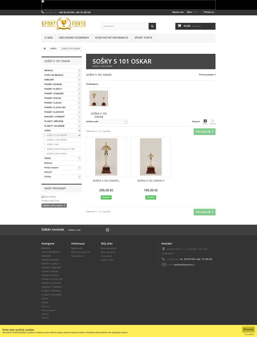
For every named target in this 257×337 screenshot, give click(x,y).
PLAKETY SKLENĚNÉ (54, 126)
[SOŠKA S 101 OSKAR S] (150, 157)
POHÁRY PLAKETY (53, 89)
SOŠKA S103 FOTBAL (56, 154)
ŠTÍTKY (47, 177)
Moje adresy (106, 256)
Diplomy (48, 163)
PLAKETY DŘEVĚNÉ (53, 121)
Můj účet (107, 243)
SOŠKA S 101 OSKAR (56, 140)
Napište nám (178, 12)
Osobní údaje (107, 260)
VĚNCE (47, 158)
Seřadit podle (92, 121)
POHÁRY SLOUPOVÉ (54, 112)
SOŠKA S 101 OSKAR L (106, 180)
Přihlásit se (209, 12)
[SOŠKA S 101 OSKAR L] (106, 157)
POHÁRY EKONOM (53, 84)
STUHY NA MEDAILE (54, 75)
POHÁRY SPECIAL (53, 98)
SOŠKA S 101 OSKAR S (150, 180)
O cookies (249, 334)
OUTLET (48, 172)
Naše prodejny (55, 188)
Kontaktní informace (111, 37)
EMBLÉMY (49, 80)
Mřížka (205, 124)
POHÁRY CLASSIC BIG (55, 107)
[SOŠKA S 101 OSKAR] (99, 98)
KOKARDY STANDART (54, 117)
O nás (48, 37)
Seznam (213, 124)
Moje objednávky (109, 248)
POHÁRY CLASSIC (53, 103)
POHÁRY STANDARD (54, 93)
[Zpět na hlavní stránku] (44, 49)
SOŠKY (47, 130)
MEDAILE (48, 70)
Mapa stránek (77, 256)
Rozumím (248, 329)
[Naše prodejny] (61, 196)
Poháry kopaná (51, 167)
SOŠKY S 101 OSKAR (56, 135)
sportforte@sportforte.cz (183, 265)
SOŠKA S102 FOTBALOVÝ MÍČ (60, 149)
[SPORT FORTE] (69, 24)
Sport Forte (143, 37)
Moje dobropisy (108, 252)
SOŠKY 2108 (52, 144)
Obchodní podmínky (74, 37)
